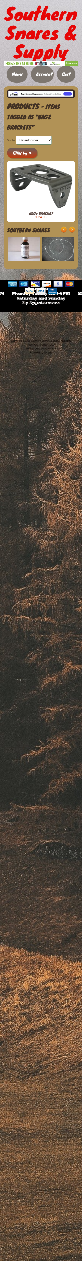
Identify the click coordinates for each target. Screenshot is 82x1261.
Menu (17, 74)
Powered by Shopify (41, 352)
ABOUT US (51, 303)
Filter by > (22, 153)
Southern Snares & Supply (45, 340)
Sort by (11, 140)
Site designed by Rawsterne (41, 348)
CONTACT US (41, 308)
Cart (66, 74)
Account (44, 74)
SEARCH (29, 303)
